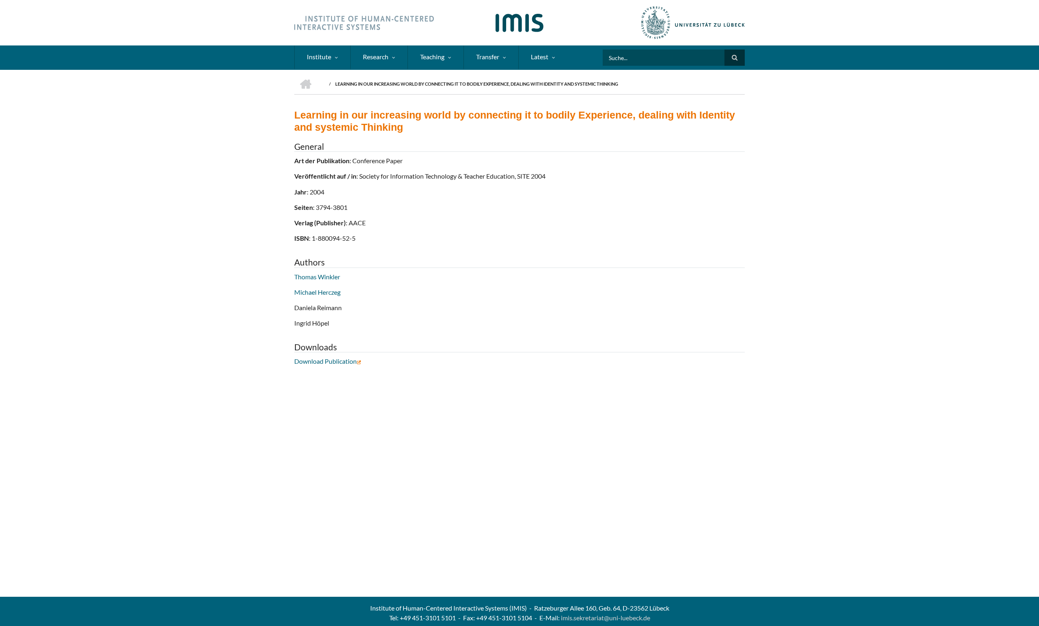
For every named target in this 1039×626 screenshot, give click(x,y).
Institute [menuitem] (319, 56)
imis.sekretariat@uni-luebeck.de (605, 618)
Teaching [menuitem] (432, 56)
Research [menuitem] (375, 56)
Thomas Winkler (317, 277)
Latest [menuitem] (539, 56)
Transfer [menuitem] (487, 56)
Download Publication (325, 361)
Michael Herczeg (317, 292)
